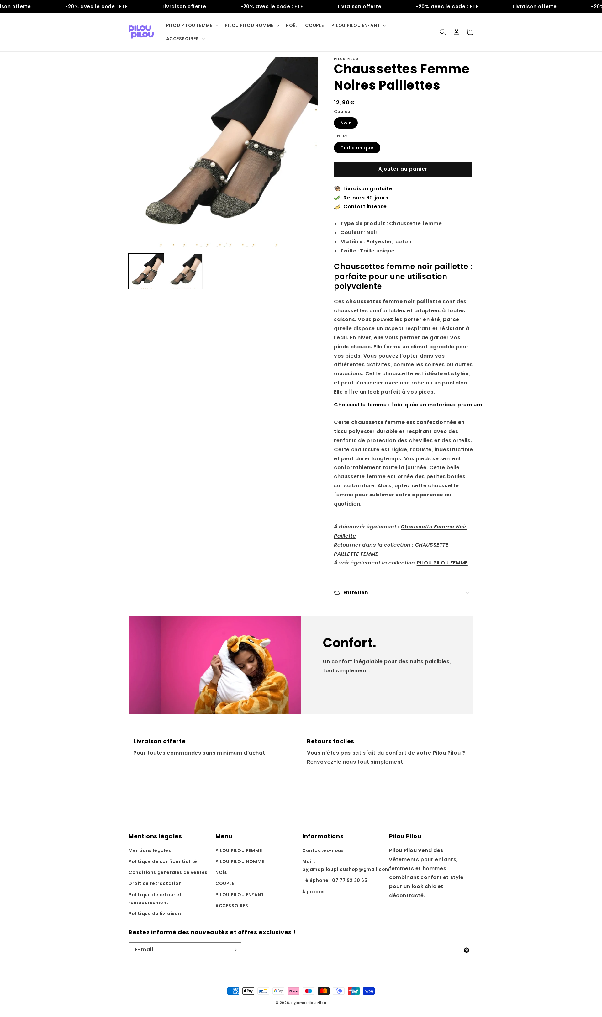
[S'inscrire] (234, 949)
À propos (313, 891)
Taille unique (357, 148)
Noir (346, 123)
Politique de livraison (155, 913)
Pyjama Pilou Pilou (308, 1002)
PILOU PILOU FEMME (442, 562)
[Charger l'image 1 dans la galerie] (146, 271)
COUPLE (224, 883)
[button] (191, 25)
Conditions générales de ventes (168, 872)
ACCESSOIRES (231, 906)
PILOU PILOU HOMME (239, 861)
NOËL (221, 872)
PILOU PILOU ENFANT (239, 895)
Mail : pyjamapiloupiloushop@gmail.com (346, 865)
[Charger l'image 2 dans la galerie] (185, 271)
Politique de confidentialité (163, 861)
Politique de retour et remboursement (155, 899)
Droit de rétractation (155, 883)
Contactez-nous (323, 850)
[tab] (408, 406)
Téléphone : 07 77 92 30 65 (334, 880)
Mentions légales (150, 850)
